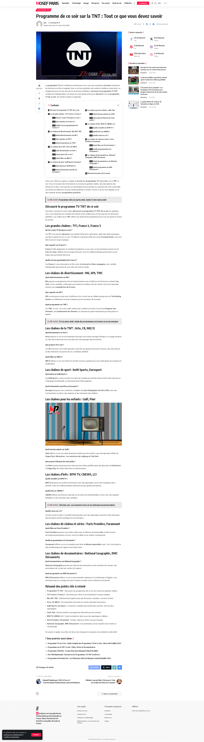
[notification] (152, 3)
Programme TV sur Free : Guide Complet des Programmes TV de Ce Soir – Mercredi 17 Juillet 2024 (84, 643)
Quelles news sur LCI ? (100, 135)
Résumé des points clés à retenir (99, 173)
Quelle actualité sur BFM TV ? (103, 128)
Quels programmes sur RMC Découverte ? (100, 168)
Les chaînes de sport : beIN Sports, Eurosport (65, 162)
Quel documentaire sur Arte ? (66, 150)
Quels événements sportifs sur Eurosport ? (64, 171)
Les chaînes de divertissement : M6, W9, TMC (65, 131)
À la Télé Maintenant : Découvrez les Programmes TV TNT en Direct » (74, 655)
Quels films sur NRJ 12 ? (64, 158)
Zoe (45, 22)
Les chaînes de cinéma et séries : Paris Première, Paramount (99, 140)
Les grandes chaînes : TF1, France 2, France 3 (65, 114)
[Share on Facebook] (143, 24)
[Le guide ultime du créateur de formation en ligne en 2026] (133, 105)
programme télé (44, 10)
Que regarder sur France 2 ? (65, 121)
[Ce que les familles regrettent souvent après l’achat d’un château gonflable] (133, 80)
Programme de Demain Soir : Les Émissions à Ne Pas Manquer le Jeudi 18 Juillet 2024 (79, 658)
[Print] (153, 24)
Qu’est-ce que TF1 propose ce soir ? (68, 118)
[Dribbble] (158, 54)
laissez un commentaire (111, 694)
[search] (155, 3)
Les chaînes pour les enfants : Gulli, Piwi (101, 110)
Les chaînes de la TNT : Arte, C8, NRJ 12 (63, 147)
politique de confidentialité (13, 735)
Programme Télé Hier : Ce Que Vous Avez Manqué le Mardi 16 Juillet (73, 651)
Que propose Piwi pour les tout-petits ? (102, 119)
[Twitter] (158, 39)
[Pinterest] (138, 46)
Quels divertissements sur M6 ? (67, 135)
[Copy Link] (150, 24)
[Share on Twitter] (146, 24)
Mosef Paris (47, 3)
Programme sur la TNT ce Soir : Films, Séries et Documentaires (71, 647)
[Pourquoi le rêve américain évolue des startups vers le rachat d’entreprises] (133, 70)
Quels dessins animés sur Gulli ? (104, 114)
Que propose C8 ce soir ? (64, 154)
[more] (134, 3)
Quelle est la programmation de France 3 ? (65, 126)
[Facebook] (138, 39)
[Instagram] (158, 46)
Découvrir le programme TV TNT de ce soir (64, 110)
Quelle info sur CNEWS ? (101, 131)
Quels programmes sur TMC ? (66, 143)
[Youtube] (138, 54)
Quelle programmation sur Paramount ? (100, 150)
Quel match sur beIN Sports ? (66, 166)
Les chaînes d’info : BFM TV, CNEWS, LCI (101, 124)
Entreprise (143, 72)
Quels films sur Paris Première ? (104, 145)
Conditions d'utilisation (11, 737)
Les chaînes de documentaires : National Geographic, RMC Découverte (100, 156)
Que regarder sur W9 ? (64, 139)
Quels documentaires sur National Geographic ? (103, 162)
